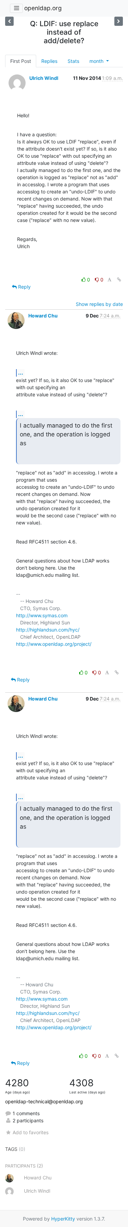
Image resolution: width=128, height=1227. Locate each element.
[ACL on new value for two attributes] (118, 21)
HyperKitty (63, 1219)
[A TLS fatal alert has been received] (9, 21)
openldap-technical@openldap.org (44, 1101)
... (20, 372)
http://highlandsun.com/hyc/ (48, 630)
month (97, 61)
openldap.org (43, 8)
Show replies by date (99, 304)
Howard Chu (43, 315)
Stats (73, 61)
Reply (24, 287)
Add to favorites (30, 1132)
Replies (49, 61)
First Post (20, 61)
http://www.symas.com (42, 615)
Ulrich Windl (43, 78)
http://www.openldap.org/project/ (53, 644)
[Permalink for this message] (119, 279)
